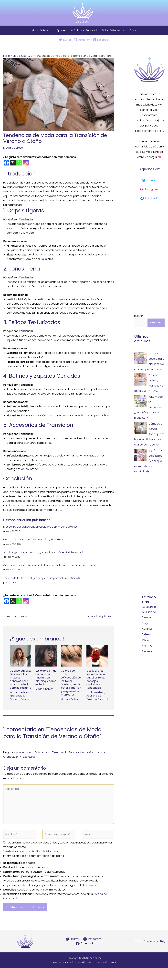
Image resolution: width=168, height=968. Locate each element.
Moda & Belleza (41, 30)
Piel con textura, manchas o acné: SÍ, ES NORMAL (33, 539)
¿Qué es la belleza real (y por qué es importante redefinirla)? (41, 578)
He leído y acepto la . (32, 851)
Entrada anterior (16, 616)
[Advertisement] (149, 257)
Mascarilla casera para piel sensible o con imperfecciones (40, 527)
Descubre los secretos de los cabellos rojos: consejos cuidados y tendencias (96, 679)
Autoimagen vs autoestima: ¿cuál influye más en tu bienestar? (43, 552)
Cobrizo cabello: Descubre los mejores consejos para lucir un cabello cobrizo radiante (20, 679)
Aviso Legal (109, 962)
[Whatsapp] (19, 162)
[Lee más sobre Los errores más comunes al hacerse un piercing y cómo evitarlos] (46, 656)
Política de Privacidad (46, 851)
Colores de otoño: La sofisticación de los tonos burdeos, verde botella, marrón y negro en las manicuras (71, 683)
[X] (13, 162)
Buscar (138, 316)
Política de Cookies (90, 962)
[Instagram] (26, 162)
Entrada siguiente (101, 616)
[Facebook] (6, 162)
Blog (145, 623)
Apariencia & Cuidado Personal (77, 30)
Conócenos (151, 941)
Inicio (138, 941)
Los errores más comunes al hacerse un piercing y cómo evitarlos (45, 677)
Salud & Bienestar (113, 30)
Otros (132, 30)
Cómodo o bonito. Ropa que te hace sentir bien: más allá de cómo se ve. (50, 565)
